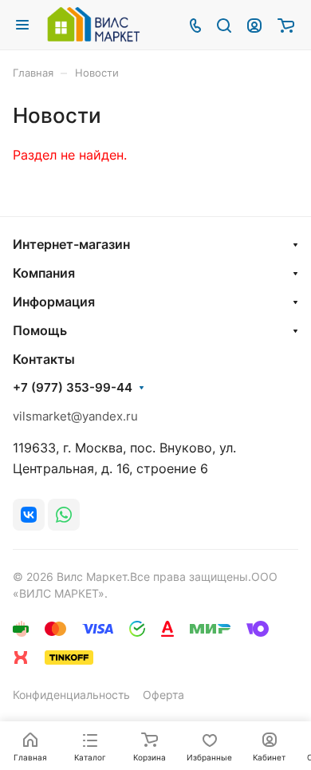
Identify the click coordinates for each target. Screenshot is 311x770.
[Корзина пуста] (286, 25)
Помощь (40, 330)
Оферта (163, 694)
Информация (54, 302)
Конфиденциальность (71, 694)
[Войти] (254, 25)
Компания (44, 273)
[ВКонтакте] (29, 515)
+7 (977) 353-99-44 (72, 388)
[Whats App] (64, 515)
